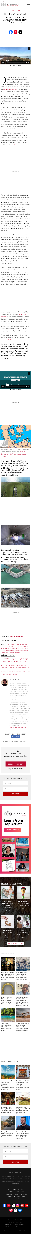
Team (21, 1222)
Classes (16, 1194)
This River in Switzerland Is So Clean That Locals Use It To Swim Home (7, 1027)
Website (12, 636)
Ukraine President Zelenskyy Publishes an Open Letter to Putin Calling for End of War (22, 1135)
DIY (18, 1192)
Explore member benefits (16, 769)
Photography (21, 1189)
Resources (9, 1194)
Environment (23, 1194)
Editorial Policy (15, 1222)
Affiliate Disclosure (10, 1227)
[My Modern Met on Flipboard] (22, 1205)
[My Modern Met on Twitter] (13, 1205)
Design (14, 1189)
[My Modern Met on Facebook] (4, 1205)
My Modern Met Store (11, 884)
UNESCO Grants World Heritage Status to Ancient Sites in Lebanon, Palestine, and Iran (22, 976)
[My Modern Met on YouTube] (26, 1205)
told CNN (14, 145)
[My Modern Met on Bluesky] (20, 1210)
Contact (16, 1224)
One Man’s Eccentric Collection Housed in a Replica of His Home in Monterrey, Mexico (7, 976)
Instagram (19, 636)
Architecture (12, 1192)
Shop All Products (15, 943)
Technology (17, 1196)
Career (22, 1192)
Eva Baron (11, 27)
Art (9, 1189)
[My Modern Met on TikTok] (11, 1210)
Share (16, 736)
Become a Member (15, 764)
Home (12, 10)
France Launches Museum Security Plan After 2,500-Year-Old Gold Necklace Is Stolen (7, 1000)
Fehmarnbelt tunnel (10, 89)
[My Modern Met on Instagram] (17, 1205)
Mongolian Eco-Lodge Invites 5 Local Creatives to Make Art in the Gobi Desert (23, 1110)
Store (19, 1199)
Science (10, 1196)
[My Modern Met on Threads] (15, 1210)
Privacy (18, 1227)
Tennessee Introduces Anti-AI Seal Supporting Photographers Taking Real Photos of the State (7, 1085)
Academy (14, 1199)
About (8, 1222)
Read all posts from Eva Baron (17, 728)
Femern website (6, 340)
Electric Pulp (23, 1231)
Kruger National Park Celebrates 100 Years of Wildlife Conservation (7, 1134)
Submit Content (9, 1224)
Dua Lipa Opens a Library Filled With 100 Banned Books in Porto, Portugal (7, 1109)
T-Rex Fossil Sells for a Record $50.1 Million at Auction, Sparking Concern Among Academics (22, 1027)
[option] (8, 869)
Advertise (21, 1224)
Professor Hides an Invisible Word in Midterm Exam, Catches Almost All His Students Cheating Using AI (22, 1001)
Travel (18, 10)
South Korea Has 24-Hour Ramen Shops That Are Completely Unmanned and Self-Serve (22, 1085)
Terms (22, 1227)
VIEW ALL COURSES (13, 830)
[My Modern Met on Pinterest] (9, 1205)
